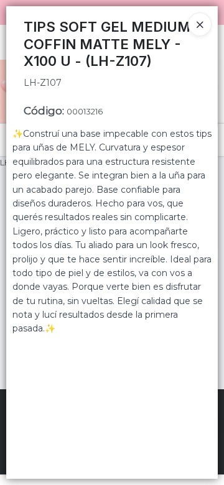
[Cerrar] (200, 24)
